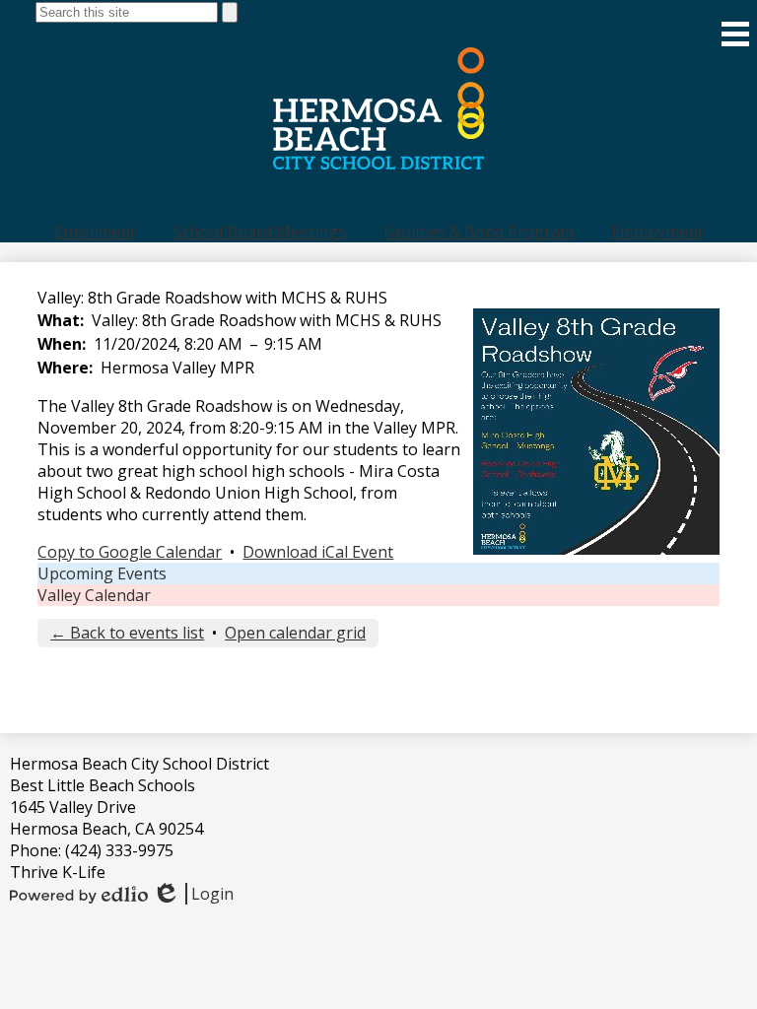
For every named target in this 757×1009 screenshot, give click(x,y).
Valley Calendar (94, 595)
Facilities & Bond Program (478, 231)
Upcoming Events (102, 573)
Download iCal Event (317, 552)
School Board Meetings (259, 231)
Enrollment (95, 231)
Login (193, 894)
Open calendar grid (295, 632)
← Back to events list (127, 632)
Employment (657, 231)
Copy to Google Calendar (129, 552)
